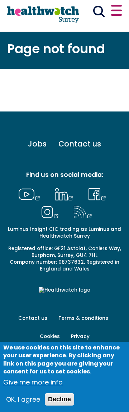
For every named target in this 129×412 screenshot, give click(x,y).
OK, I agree (23, 399)
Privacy (80, 336)
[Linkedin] (66, 193)
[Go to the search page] (99, 12)
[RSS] (83, 211)
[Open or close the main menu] (116, 11)
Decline (59, 399)
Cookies (50, 336)
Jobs (37, 144)
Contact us (79, 144)
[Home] (43, 15)
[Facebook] (97, 193)
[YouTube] (31, 193)
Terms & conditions (83, 318)
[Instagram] (51, 211)
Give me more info (33, 382)
